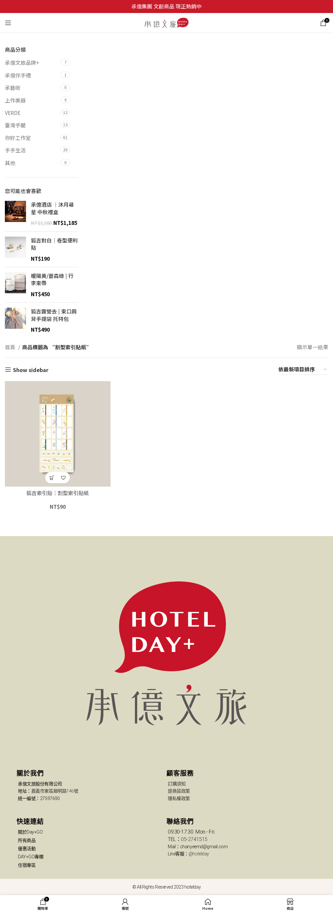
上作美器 (15, 100)
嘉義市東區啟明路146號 (54, 791)
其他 (10, 163)
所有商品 (26, 840)
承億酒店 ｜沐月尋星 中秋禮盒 (52, 208)
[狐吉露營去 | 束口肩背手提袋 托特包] (15, 320)
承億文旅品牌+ (22, 62)
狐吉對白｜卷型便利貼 (54, 244)
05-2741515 (194, 839)
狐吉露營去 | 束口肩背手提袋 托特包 (54, 315)
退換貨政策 (179, 791)
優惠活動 (26, 848)
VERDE (12, 113)
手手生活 (15, 150)
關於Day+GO (30, 832)
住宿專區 (26, 865)
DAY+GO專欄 (30, 856)
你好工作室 (18, 138)
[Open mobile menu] (8, 22)
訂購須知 (176, 783)
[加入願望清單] (63, 477)
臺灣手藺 (15, 125)
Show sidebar (30, 370)
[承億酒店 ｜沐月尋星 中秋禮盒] (15, 213)
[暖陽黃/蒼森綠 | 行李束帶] (15, 284)
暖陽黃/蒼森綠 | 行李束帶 (52, 279)
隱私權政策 (179, 798)
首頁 (11, 347)
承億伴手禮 (18, 75)
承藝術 (12, 87)
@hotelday (199, 853)
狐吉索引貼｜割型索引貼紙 (57, 493)
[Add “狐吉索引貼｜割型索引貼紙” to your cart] (52, 477)
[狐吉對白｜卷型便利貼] (15, 249)
